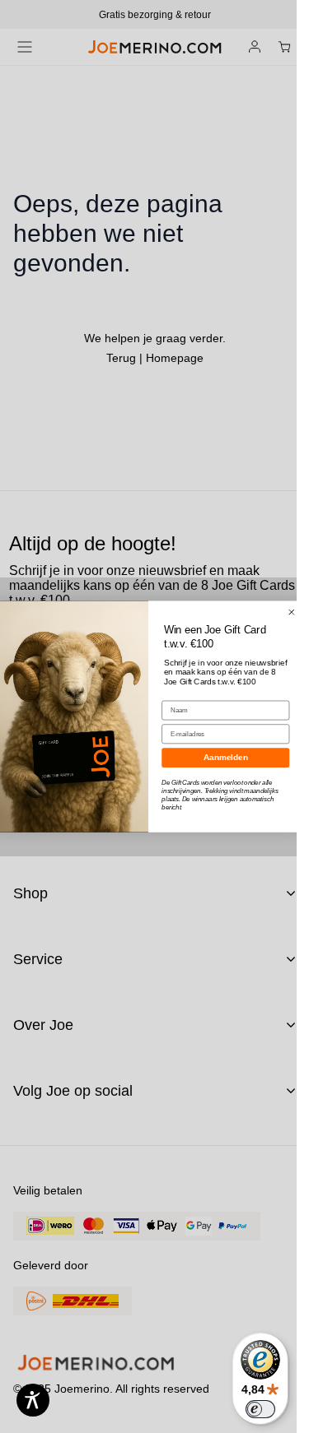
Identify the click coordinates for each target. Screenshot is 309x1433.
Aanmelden (226, 757)
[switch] (260, 1409)
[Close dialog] (291, 612)
